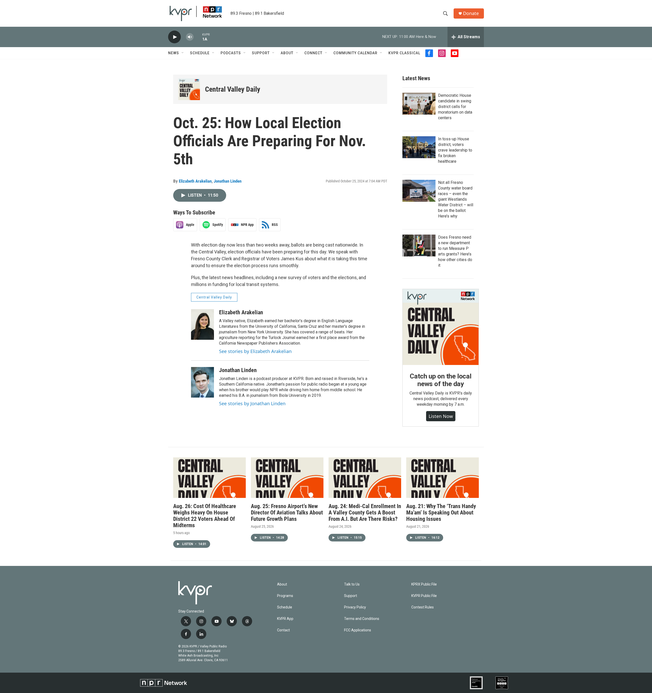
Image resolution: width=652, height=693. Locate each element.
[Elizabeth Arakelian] (202, 324)
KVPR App (285, 619)
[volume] (189, 37)
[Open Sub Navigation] (183, 53)
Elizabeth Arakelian (195, 181)
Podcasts (231, 53)
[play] (174, 37)
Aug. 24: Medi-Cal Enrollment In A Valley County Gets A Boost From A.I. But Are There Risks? (365, 512)
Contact (283, 630)
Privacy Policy (355, 607)
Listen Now (441, 416)
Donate (471, 13)
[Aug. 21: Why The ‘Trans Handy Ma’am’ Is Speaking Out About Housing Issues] (442, 477)
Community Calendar (355, 53)
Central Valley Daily (232, 89)
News (173, 53)
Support (261, 53)
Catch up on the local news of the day (440, 380)
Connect (313, 53)
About (287, 53)
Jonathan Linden (227, 181)
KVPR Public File (424, 596)
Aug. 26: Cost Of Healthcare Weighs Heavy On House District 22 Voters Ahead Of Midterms (204, 515)
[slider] (198, 36)
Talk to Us (352, 584)
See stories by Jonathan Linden (252, 403)
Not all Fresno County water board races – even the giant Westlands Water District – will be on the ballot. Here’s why (455, 199)
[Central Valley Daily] (189, 89)
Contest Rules (422, 607)
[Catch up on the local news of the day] (441, 327)
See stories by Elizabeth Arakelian (255, 351)
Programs (285, 596)
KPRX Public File (424, 584)
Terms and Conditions (361, 619)
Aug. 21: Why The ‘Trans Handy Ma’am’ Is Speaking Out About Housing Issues (441, 512)
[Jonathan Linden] (202, 382)
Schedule (200, 53)
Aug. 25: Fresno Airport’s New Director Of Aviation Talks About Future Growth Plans (287, 512)
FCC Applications (357, 630)
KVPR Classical (404, 53)
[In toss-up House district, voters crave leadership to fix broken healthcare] (419, 147)
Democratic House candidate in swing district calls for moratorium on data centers (455, 106)
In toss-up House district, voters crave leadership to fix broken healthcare (455, 150)
